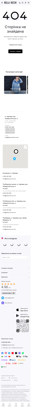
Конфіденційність (6, 380)
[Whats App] (23, 353)
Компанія (4, 272)
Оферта (16, 380)
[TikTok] (16, 353)
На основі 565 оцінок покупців (8, 289)
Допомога (4, 276)
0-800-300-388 (9, 127)
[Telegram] (9, 353)
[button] (14, 159)
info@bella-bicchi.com (9, 179)
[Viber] (19, 353)
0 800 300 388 (7, 176)
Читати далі (26, 400)
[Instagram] (6, 353)
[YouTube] (13, 353)
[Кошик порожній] (28, 3)
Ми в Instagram (10, 238)
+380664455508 (10, 129)
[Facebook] (2, 353)
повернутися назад (15, 44)
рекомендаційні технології (8, 386)
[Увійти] (25, 3)
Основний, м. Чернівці (10, 173)
